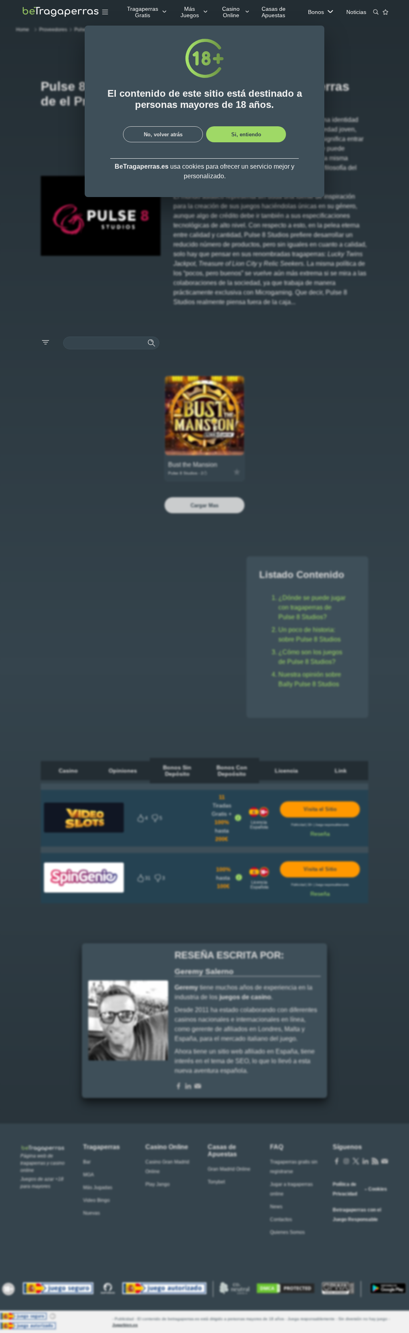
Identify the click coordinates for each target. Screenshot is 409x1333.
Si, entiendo (246, 134)
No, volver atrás (163, 134)
